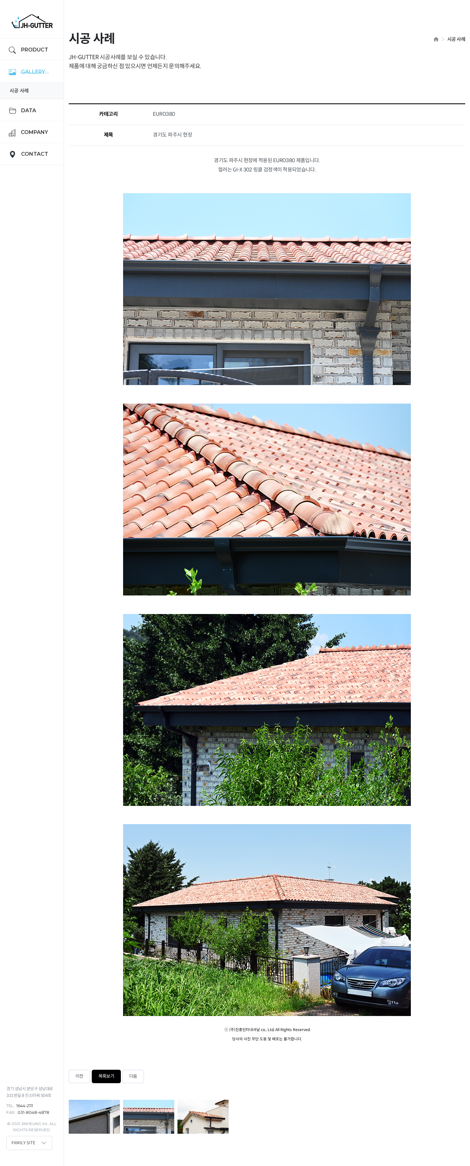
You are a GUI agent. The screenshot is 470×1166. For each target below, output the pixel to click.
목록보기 (106, 1076)
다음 (133, 1076)
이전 (79, 1076)
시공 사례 (19, 91)
